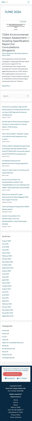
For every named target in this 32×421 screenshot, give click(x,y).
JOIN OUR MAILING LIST (12, 374)
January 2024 (6, 307)
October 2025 (6, 265)
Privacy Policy (15, 415)
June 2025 (5, 274)
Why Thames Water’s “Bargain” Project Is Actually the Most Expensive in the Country (15, 136)
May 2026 (5, 250)
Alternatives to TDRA (15, 412)
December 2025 (7, 262)
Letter (4, 339)
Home (15, 400)
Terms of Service (15, 417)
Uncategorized (7, 357)
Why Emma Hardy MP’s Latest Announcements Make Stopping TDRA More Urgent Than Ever (15, 197)
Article (4, 330)
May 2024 (5, 298)
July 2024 (5, 292)
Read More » (6, 86)
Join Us (15, 402)
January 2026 (6, 259)
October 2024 (6, 286)
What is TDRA (15, 407)
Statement (10, 53)
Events (4, 333)
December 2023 (7, 310)
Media (4, 345)
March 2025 (6, 283)
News (4, 53)
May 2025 (5, 277)
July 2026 (5, 244)
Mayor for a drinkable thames (12, 342)
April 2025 (5, 280)
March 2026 (6, 253)
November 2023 (7, 313)
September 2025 (7, 268)
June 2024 (5, 295)
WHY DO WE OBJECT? (15, 410)
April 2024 (5, 301)
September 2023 (7, 316)
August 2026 (6, 241)
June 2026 (5, 247)
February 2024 (7, 304)
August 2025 (6, 271)
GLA (3, 336)
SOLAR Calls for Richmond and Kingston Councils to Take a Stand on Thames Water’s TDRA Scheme (15, 124)
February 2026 (7, 256)
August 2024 (6, 289)
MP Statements (7, 348)
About (15, 405)
